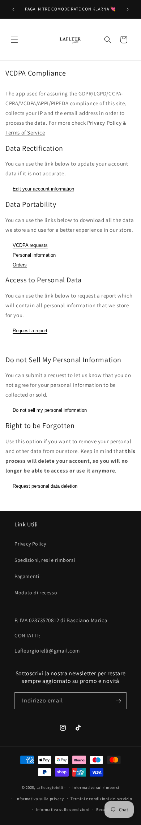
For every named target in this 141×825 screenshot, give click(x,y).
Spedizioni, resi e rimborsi (44, 560)
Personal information (34, 255)
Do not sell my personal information (50, 410)
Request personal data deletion (45, 486)
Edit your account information (43, 189)
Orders (20, 265)
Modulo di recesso (35, 592)
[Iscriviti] (118, 700)
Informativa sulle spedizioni (63, 809)
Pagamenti (26, 576)
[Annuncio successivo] (128, 9)
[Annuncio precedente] (13, 9)
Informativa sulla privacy (40, 798)
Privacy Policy (30, 543)
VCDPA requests (30, 245)
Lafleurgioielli (50, 787)
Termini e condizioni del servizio (101, 798)
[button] (14, 40)
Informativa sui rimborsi (95, 787)
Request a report (30, 330)
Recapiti (104, 809)
